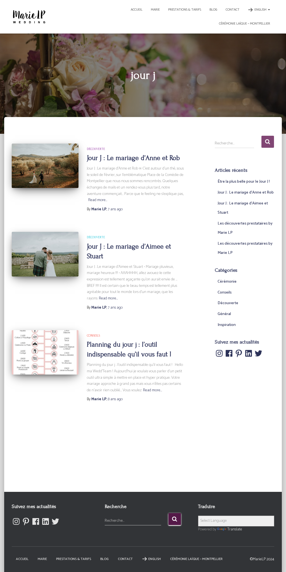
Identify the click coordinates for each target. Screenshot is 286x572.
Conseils (93, 335)
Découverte (96, 149)
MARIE (155, 9)
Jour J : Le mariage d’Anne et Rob (133, 158)
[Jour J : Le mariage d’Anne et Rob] (45, 166)
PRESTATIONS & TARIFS (184, 9)
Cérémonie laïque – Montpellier (244, 23)
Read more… (97, 200)
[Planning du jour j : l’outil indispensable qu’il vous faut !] (45, 352)
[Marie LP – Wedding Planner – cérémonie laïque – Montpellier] (29, 17)
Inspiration (227, 325)
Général (224, 314)
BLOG (213, 9)
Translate (234, 529)
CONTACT (232, 9)
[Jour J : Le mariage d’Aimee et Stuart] (45, 254)
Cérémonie (227, 281)
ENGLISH (260, 9)
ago (115, 209)
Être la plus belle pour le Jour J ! (244, 181)
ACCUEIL (136, 9)
